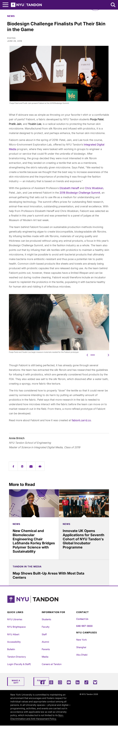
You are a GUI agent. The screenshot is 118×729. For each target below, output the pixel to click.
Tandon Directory (16, 656)
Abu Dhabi (81, 654)
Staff (44, 634)
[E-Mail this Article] (31, 466)
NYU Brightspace (16, 626)
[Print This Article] (39, 466)
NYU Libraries (14, 619)
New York (81, 639)
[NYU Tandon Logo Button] (58, 602)
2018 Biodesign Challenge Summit (80, 192)
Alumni (45, 641)
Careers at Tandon (51, 664)
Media (45, 656)
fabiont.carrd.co (81, 420)
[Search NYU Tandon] (113, 5)
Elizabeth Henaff (69, 188)
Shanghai (81, 647)
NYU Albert (13, 634)
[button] (87, 355)
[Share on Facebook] (13, 466)
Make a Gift (16, 681)
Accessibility (14, 641)
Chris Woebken (94, 188)
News (11, 16)
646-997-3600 (84, 625)
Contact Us (82, 618)
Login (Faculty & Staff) (19, 664)
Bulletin (11, 649)
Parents (46, 649)
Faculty (46, 626)
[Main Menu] (5, 4)
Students (46, 619)
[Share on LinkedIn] (22, 466)
